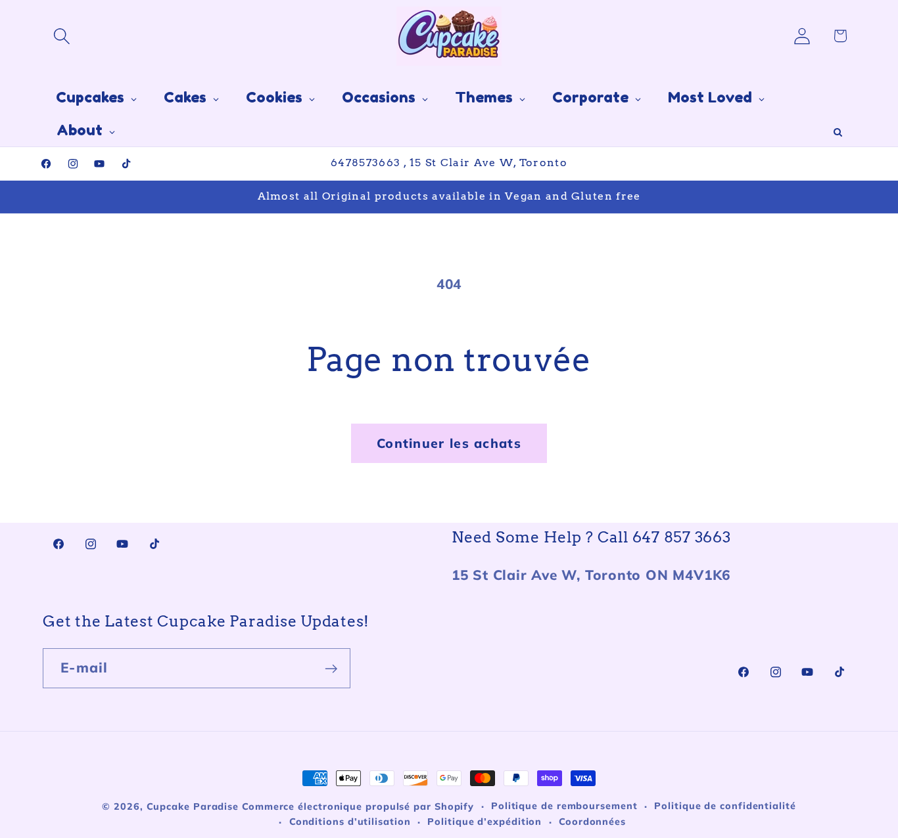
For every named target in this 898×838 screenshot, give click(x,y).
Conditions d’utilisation (350, 821)
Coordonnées (592, 821)
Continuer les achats (449, 443)
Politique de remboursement (564, 806)
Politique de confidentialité (724, 806)
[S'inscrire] (331, 669)
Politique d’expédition (484, 821)
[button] (61, 36)
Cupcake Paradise (193, 806)
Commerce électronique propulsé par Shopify (358, 806)
